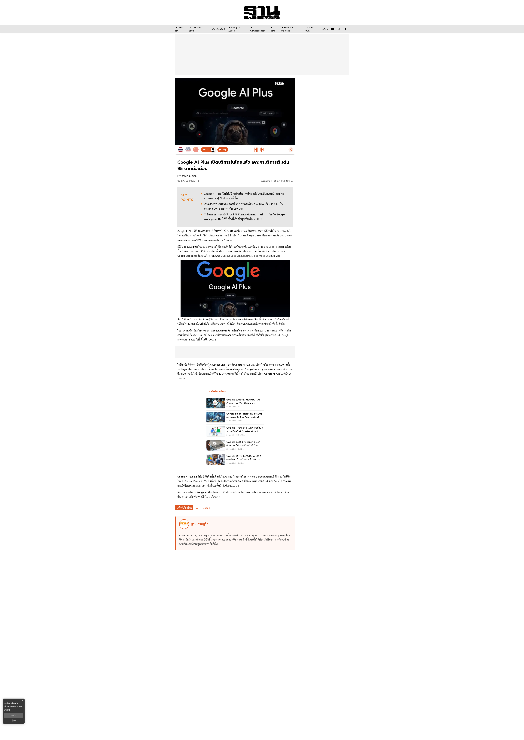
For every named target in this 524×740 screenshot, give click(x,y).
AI (197, 507)
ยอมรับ (14, 715)
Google (206, 507)
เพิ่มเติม (7, 710)
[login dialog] (345, 29)
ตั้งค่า (13, 721)
